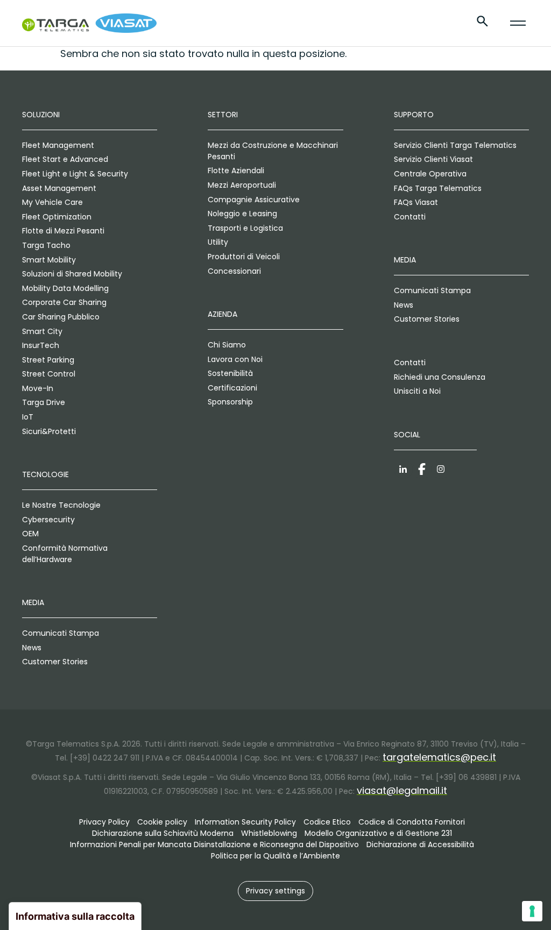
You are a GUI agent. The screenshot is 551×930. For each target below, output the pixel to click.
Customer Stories (55, 661)
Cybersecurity (48, 519)
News (31, 647)
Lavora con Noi (235, 359)
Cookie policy (162, 822)
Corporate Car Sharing (64, 302)
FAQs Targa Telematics (438, 188)
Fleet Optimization (56, 216)
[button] (275, 891)
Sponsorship (230, 401)
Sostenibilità (230, 373)
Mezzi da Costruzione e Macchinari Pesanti (273, 151)
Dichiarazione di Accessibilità (420, 844)
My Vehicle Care (52, 202)
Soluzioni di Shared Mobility (72, 273)
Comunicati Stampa (60, 633)
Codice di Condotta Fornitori (411, 822)
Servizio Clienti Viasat (433, 159)
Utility (218, 242)
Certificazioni (232, 387)
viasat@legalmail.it (402, 790)
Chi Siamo (227, 344)
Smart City (42, 331)
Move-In (37, 388)
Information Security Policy (245, 822)
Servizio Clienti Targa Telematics (455, 145)
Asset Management (59, 188)
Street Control (48, 373)
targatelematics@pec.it (439, 757)
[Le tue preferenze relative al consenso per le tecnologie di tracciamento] (532, 911)
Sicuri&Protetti (49, 431)
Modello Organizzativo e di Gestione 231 (378, 833)
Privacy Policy (104, 822)
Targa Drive (43, 402)
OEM (30, 533)
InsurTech (40, 345)
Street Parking (48, 359)
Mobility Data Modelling (65, 288)
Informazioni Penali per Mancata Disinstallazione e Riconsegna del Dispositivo (214, 844)
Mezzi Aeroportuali (242, 185)
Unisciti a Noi (417, 391)
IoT (27, 416)
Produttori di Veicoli (244, 256)
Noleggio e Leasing (242, 213)
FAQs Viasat (416, 202)
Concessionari (234, 271)
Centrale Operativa (430, 173)
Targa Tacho (46, 245)
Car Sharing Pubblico (61, 316)
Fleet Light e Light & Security (75, 173)
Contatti (410, 216)
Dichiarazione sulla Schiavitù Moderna (163, 833)
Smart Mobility (49, 259)
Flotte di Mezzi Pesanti (63, 230)
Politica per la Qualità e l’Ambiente (275, 855)
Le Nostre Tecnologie (61, 505)
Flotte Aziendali (236, 170)
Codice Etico (327, 822)
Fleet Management (58, 145)
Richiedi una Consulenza (439, 377)
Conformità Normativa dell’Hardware (65, 554)
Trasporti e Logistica (245, 228)
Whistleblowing (269, 833)
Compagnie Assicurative (254, 199)
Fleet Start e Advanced (65, 159)
